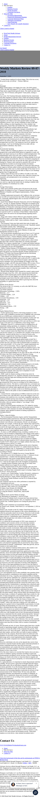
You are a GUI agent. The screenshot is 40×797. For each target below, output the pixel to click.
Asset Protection (12, 22)
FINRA (25, 763)
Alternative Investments (14, 20)
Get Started (10, 28)
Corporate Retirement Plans (15, 19)
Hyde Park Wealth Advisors (12, 33)
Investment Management (14, 15)
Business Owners (12, 9)
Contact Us (7, 25)
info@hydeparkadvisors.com (17, 745)
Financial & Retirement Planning (17, 17)
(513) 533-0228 (4, 745)
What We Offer (8, 14)
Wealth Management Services (12, 36)
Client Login (3, 28)
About (5, 4)
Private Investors (12, 10)
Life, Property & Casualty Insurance (18, 24)
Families (9, 7)
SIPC (30, 763)
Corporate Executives (13, 12)
